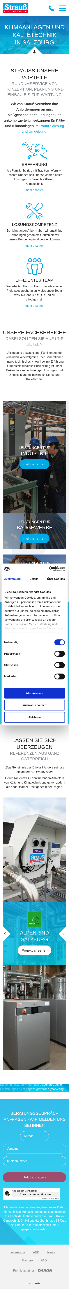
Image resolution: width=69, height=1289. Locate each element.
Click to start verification (35, 1194)
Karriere (27, 1260)
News (51, 1252)
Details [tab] (33, 578)
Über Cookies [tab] (56, 578)
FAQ (44, 1260)
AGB (36, 1252)
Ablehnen (34, 717)
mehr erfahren (34, 190)
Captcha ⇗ (50, 1198)
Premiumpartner (23, 1270)
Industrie (34, 453)
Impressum (17, 1252)
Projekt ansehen (34, 950)
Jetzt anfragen (34, 1177)
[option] (34, 933)
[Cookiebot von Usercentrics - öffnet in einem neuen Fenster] (49, 568)
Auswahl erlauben (34, 705)
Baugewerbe (34, 527)
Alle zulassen (34, 693)
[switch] (59, 654)
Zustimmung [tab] (12, 578)
